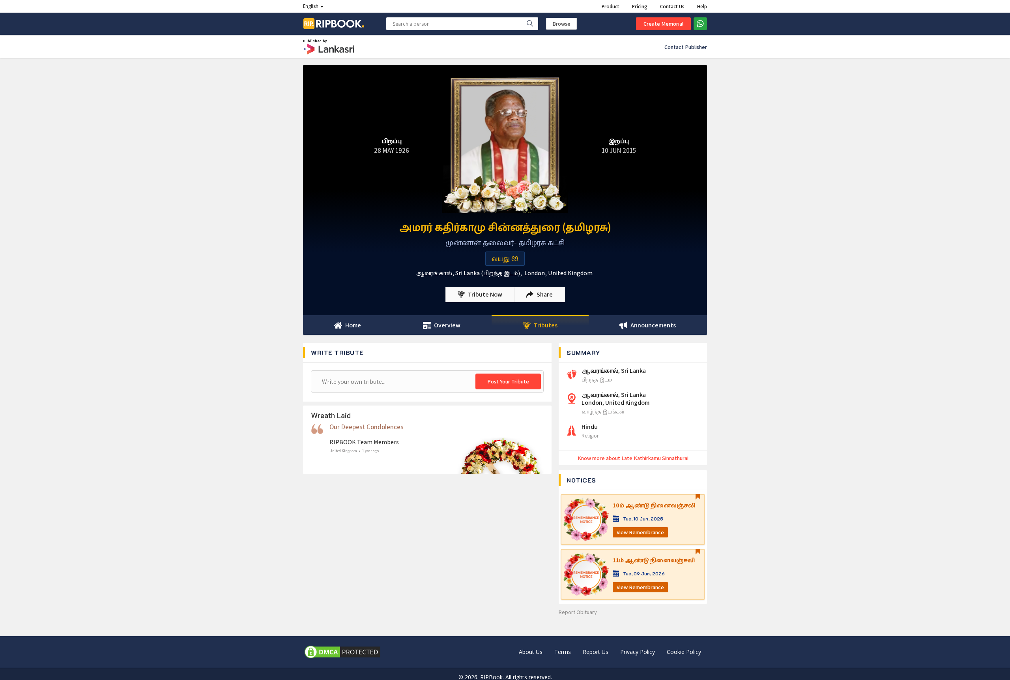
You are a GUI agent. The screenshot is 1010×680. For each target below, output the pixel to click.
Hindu (590, 427)
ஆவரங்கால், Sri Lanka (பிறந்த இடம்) (468, 273)
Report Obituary (578, 612)
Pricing (639, 6)
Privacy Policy (637, 652)
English (311, 6)
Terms (562, 652)
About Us (530, 652)
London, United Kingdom (558, 273)
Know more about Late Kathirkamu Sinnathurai (633, 458)
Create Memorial (663, 23)
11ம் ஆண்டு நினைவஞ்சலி (654, 560)
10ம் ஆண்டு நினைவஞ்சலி (654, 505)
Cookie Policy (684, 652)
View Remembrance (640, 532)
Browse (561, 23)
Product (610, 6)
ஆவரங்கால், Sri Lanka (614, 371)
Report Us (595, 652)
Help (702, 6)
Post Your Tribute (508, 381)
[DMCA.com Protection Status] (342, 652)
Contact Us (672, 6)
